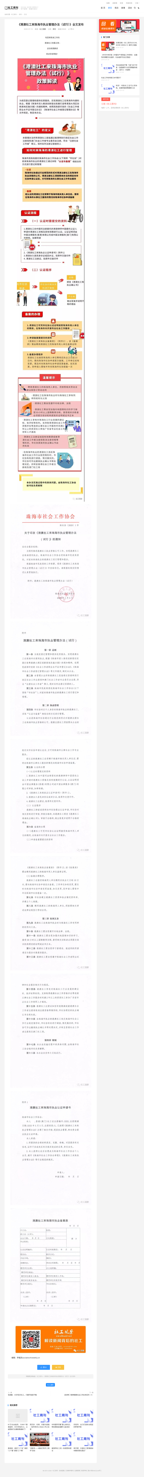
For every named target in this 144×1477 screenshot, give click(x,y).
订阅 (136, 3)
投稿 (108, 3)
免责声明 (84, 1470)
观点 (116, 8)
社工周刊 (11, 8)
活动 (130, 8)
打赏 (58, 1367)
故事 (123, 8)
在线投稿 (61, 1470)
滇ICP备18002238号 (94, 1470)
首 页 (103, 8)
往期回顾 (77, 1470)
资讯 (110, 8)
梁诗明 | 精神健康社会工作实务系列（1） (78, 1395)
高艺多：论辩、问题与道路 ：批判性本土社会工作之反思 (40, 1427)
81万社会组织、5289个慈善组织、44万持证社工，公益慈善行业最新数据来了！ (18, 1427)
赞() (71, 29)
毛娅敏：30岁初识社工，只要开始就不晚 (22, 1395)
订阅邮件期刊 (69, 1470)
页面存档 (129, 3)
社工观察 (42, 29)
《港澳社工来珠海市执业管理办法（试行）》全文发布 (51, 24)
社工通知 (50, 1385)
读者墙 (114, 3)
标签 (121, 3)
